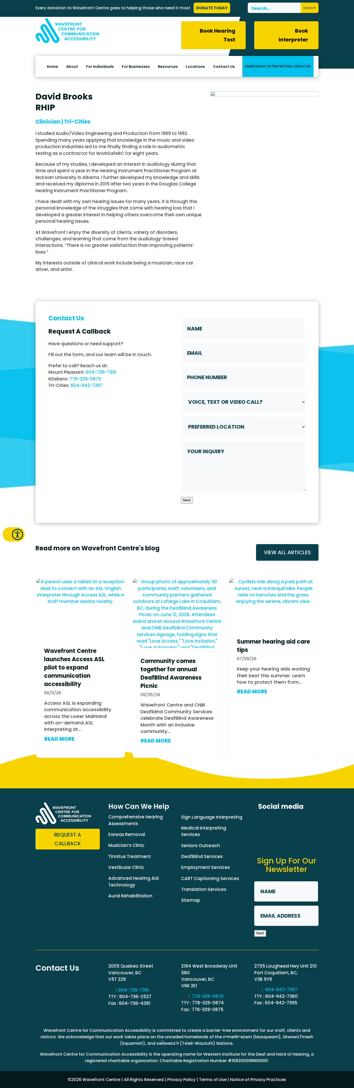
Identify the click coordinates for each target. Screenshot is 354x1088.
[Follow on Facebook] (262, 822)
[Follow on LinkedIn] (282, 822)
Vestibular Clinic (126, 867)
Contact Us (224, 66)
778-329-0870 (85, 379)
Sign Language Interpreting (211, 817)
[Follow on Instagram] (301, 822)
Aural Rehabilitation (130, 896)
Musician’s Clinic (126, 845)
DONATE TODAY (212, 8)
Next (187, 500)
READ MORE (59, 739)
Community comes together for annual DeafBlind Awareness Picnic (171, 673)
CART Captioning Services (210, 878)
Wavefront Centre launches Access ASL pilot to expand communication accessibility (74, 667)
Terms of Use (212, 1080)
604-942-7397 (86, 385)
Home (52, 66)
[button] (14, 534)
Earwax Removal (126, 834)
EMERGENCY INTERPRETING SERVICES (278, 66)
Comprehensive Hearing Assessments (135, 820)
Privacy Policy (181, 1080)
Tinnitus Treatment (129, 856)
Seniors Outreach (200, 845)
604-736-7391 (101, 372)
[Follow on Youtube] (262, 841)
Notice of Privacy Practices (258, 1080)
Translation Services (203, 889)
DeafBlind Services (202, 856)
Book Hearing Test (217, 35)
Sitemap (190, 900)
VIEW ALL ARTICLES (287, 552)
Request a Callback (67, 839)
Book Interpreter (293, 35)
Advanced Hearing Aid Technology (133, 881)
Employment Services (205, 867)
